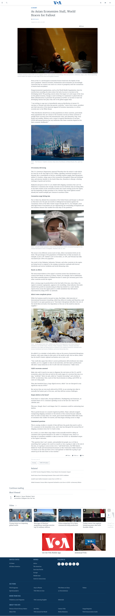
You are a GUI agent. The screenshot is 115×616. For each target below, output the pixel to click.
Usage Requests (87, 608)
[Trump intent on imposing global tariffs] (20, 515)
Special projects (14, 591)
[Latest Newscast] (110, 3)
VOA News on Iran (39, 591)
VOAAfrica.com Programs (16, 600)
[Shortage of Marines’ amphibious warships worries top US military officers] (45, 515)
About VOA (12, 612)
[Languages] (100, 3)
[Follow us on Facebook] (59, 564)
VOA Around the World (40, 612)
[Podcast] (77, 564)
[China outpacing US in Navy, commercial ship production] (69, 515)
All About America (14, 566)
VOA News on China (64, 587)
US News (11, 563)
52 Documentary (63, 591)
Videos (84, 587)
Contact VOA (61, 608)
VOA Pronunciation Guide (90, 612)
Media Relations (63, 612)
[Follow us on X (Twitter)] (62, 564)
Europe (35, 572)
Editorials (61, 600)
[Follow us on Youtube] (66, 564)
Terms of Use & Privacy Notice (18, 608)
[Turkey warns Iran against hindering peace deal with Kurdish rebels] (94, 515)
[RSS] (73, 564)
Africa (35, 563)
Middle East (36, 576)
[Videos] (105, 3)
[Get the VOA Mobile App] (57, 542)
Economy (34, 8)
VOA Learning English (40, 600)
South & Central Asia (39, 579)
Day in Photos (38, 587)
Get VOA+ (36, 608)
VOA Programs (13, 587)
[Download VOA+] (90, 542)
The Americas (37, 566)
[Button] (81, 26)
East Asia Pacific (38, 569)
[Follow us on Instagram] (70, 564)
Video (11, 506)
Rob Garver (36, 19)
